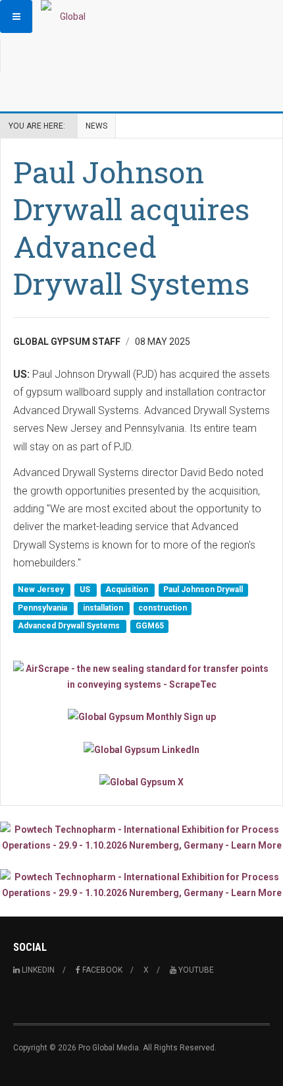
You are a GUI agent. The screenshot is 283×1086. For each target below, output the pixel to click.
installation (104, 608)
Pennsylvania (43, 608)
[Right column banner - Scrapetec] (141, 676)
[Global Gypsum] (67, 16)
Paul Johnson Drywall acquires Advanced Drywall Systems (131, 227)
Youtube (195, 970)
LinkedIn (37, 970)
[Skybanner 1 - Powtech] (141, 837)
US (86, 590)
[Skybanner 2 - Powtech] (141, 885)
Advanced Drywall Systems (70, 625)
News (96, 126)
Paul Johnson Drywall (203, 590)
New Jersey (42, 590)
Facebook (101, 970)
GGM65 (150, 625)
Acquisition (127, 590)
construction (162, 608)
